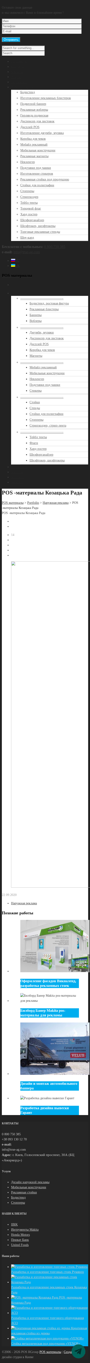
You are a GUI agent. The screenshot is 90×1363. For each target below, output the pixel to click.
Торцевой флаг (30, 208)
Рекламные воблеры (34, 109)
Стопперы (27, 191)
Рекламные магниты (34, 156)
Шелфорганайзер (32, 220)
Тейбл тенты (29, 202)
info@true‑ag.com (26, 252)
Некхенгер (27, 162)
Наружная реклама (56, 502)
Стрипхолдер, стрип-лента (48, 425)
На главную (19, 61)
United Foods (20, 1245)
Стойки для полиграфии (37, 185)
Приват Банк (20, 1240)
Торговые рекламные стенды (40, 232)
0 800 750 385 (54, 247)
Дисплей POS (29, 127)
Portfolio (33, 502)
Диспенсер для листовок (37, 121)
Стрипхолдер (29, 197)
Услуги (16, 77)
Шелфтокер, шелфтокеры (37, 226)
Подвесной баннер (33, 104)
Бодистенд (27, 92)
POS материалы (13, 502)
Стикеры (36, 390)
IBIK (14, 1224)
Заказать (17, 482)
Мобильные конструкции (37, 150)
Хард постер (28, 214)
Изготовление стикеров (36, 173)
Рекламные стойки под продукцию (44, 179)
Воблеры (36, 321)
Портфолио (19, 82)
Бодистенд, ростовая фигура (49, 303)
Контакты (17, 66)
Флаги (34, 443)
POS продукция (22, 87)
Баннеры (36, 315)
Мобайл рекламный (34, 144)
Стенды (35, 408)
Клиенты (17, 71)
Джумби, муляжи (42, 332)
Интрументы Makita (25, 1229)
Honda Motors (20, 1234)
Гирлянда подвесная (34, 115)
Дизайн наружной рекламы (30, 1182)
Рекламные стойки (24, 1192)
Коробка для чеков (33, 138)
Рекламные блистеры (44, 309)
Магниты (36, 355)
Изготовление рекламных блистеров (45, 98)
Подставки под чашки (35, 168)
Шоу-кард (27, 237)
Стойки (35, 402)
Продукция (19, 293)
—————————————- (41, 298)
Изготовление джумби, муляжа (42, 133)
